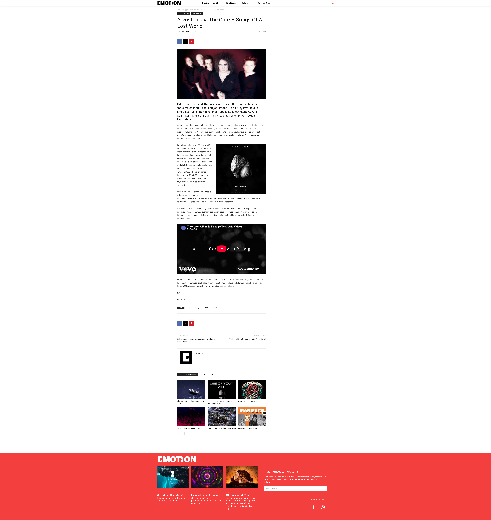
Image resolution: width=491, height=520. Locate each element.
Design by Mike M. (319, 500)
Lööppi (185, 10)
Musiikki (186, 13)
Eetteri (159, 492)
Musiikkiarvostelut (197, 13)
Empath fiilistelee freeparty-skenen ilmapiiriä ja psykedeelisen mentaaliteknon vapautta (206, 499)
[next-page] (183, 433)
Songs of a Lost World (202, 308)
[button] (332, 3)
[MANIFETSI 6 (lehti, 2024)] (252, 416)
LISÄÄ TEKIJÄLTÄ (207, 375)
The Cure (216, 308)
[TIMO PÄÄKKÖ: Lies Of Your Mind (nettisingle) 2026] (222, 389)
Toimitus (185, 31)
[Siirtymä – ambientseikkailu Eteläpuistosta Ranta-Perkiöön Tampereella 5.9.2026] (173, 477)
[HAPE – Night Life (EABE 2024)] (191, 416)
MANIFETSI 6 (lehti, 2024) (247, 428)
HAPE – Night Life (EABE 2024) (188, 428)
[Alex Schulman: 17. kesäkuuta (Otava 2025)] (191, 389)
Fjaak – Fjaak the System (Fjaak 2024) (222, 428)
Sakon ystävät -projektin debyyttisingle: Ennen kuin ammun (196, 340)
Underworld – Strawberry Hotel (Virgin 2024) (247, 339)
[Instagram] (323, 508)
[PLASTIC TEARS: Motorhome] (252, 389)
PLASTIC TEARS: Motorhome (248, 401)
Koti (178, 10)
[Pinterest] (191, 41)
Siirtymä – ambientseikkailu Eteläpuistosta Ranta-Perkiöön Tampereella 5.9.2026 (171, 498)
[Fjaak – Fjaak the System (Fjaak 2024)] (222, 416)
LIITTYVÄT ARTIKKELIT (188, 375)
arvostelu (189, 308)
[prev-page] (178, 433)
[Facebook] (179, 41)
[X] (185, 41)
